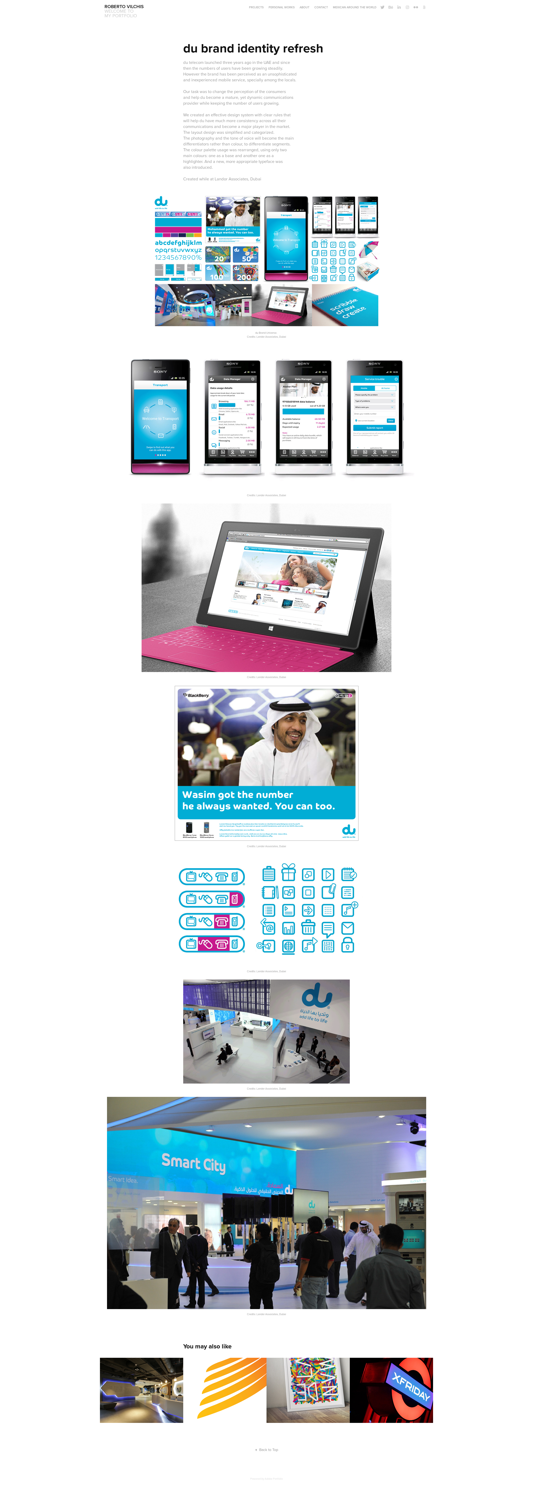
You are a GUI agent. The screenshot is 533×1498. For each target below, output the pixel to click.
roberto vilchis (124, 6)
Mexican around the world (354, 7)
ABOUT (304, 7)
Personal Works (282, 7)
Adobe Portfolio (274, 1479)
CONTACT (321, 7)
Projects (256, 7)
